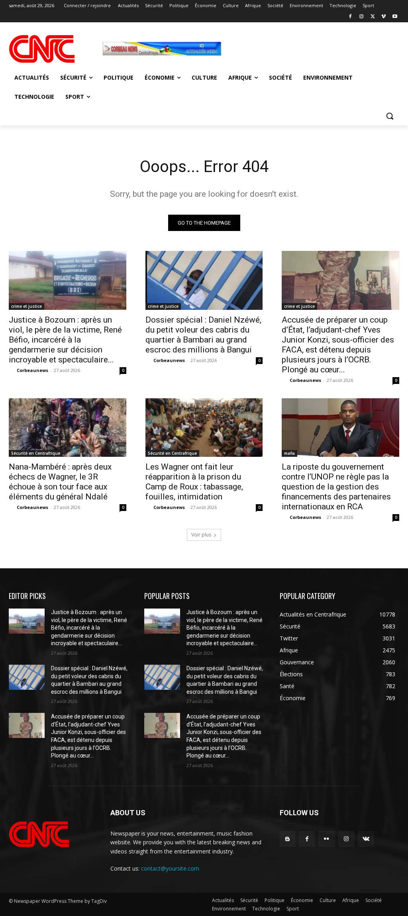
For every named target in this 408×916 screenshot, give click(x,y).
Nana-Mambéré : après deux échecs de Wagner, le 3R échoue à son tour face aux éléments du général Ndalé (60, 481)
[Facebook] (350, 17)
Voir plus (201, 534)
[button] (389, 115)
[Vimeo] (383, 17)
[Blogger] (287, 839)
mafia (289, 453)
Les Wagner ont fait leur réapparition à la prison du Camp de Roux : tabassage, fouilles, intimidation (194, 481)
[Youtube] (394, 17)
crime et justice (26, 306)
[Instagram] (361, 17)
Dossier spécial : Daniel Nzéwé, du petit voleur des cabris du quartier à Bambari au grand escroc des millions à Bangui (203, 334)
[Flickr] (326, 839)
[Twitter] (372, 17)
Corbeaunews (32, 370)
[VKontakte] (366, 839)
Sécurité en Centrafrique (35, 453)
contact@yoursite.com (170, 868)
